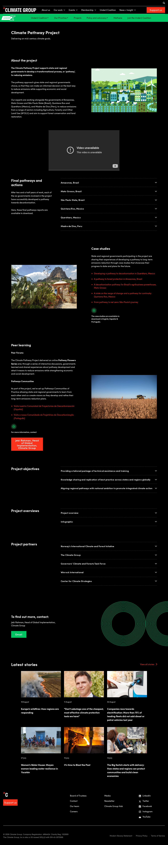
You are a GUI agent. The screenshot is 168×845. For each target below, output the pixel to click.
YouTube (146, 816)
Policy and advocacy (96, 17)
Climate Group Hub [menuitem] (113, 806)
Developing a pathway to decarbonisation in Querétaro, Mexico (124, 273)
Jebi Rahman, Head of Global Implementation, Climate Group (27, 444)
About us (46, 10)
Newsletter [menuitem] (109, 800)
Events (72, 10)
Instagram (148, 811)
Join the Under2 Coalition (139, 17)
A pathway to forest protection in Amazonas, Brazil (118, 279)
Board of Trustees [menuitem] (78, 795)
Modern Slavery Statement (121, 835)
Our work (58, 10)
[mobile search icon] (164, 3)
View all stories (147, 664)
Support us (156, 10)
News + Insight (126, 10)
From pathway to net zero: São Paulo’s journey (116, 302)
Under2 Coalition (108, 10)
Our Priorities (60, 17)
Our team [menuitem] (74, 806)
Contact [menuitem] (73, 800)
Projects (77, 17)
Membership (87, 10)
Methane (118, 17)
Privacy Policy (141, 835)
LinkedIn (147, 795)
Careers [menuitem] (74, 811)
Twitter (146, 800)
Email (18, 634)
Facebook (147, 806)
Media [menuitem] (107, 795)
